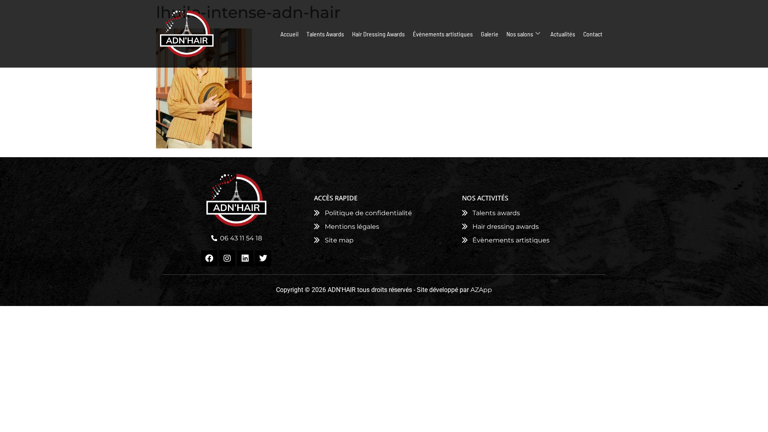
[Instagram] (227, 258)
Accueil (289, 34)
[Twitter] (263, 258)
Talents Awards (325, 34)
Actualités (562, 34)
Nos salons (519, 34)
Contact (592, 34)
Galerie (489, 34)
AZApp (481, 290)
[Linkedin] (245, 258)
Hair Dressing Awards (378, 34)
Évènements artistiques (443, 34)
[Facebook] (209, 258)
